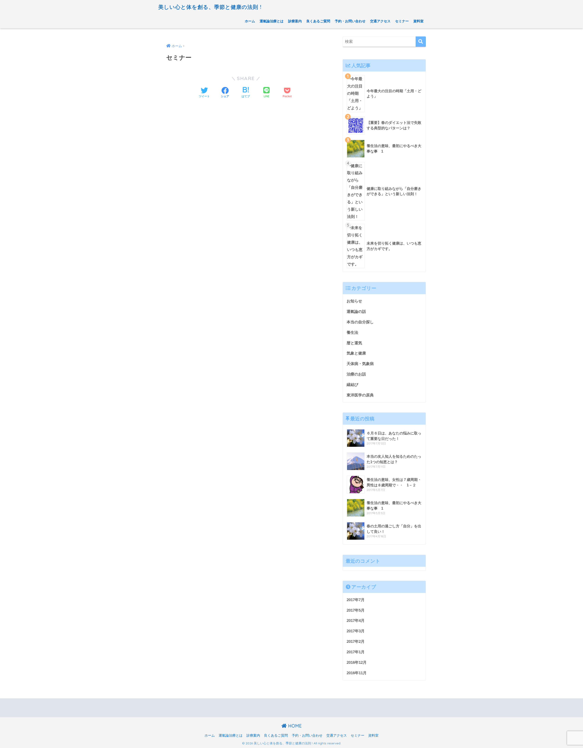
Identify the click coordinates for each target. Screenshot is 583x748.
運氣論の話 (356, 311)
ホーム (250, 21)
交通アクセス (380, 21)
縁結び (352, 384)
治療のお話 (356, 374)
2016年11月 (357, 673)
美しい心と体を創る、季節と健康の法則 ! (209, 7)
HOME (294, 726)
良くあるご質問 (318, 21)
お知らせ (354, 301)
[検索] (421, 41)
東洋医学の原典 (360, 395)
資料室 (418, 21)
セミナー (402, 21)
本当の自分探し (360, 322)
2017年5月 (356, 610)
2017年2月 (356, 641)
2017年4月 (356, 620)
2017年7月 (356, 599)
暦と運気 (354, 343)
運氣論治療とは (272, 21)
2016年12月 (357, 662)
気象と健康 (356, 353)
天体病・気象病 (360, 363)
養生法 (352, 332)
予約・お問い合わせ (350, 21)
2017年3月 (356, 631)
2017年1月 (356, 652)
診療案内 (295, 21)
